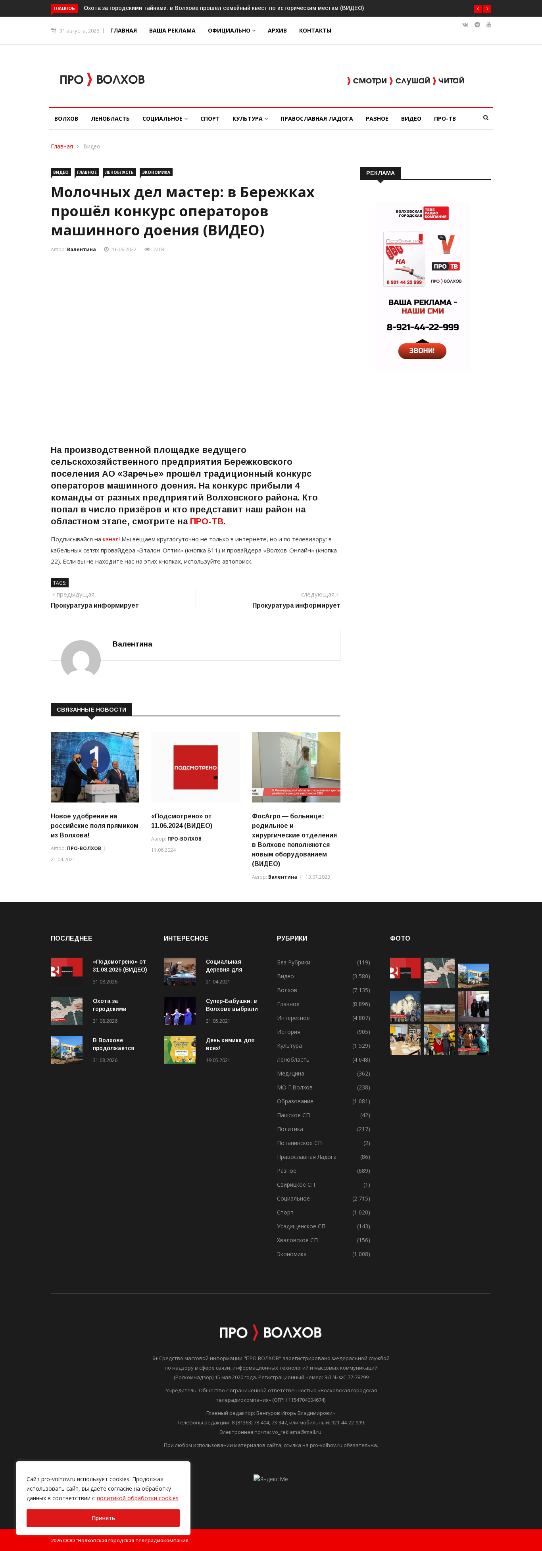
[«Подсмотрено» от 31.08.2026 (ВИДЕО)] (68, 973)
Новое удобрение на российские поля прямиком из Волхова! (94, 826)
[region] (103, 1498)
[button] (478, 9)
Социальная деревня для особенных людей (232, 969)
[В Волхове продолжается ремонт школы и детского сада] (68, 1051)
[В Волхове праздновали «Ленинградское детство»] (439, 1052)
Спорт (210, 118)
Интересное (293, 1018)
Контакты (315, 30)
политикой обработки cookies (138, 1498)
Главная (123, 30)
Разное (377, 118)
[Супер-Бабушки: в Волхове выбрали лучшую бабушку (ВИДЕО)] (182, 1012)
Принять (103, 1518)
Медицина (290, 1073)
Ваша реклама (172, 30)
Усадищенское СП (301, 1226)
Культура (248, 118)
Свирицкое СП (296, 1184)
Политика (290, 1129)
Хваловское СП (297, 1240)
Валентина (81, 249)
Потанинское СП (299, 1143)
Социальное (163, 118)
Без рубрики (293, 962)
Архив (277, 30)
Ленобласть (110, 118)
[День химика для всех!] (182, 1051)
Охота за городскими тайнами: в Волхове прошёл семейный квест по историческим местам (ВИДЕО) (224, 8)
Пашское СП (293, 1115)
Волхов (66, 118)
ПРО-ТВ (445, 118)
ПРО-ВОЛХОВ (84, 848)
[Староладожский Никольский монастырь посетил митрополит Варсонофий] (473, 1019)
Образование (295, 1101)
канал (110, 539)
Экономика (156, 172)
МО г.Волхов (295, 1087)
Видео (411, 118)
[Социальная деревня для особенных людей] (182, 973)
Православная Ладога (317, 118)
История (288, 1031)
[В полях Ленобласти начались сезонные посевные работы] (439, 1019)
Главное (87, 172)
